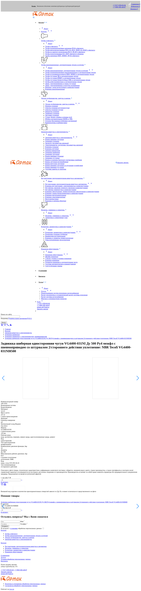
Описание (7, 488)
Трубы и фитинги (11, 534)
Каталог (4, 530)
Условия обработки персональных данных (16, 559)
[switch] (43, 528)
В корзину (4, 482)
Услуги (3, 557)
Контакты (4, 561)
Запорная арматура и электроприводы (18, 539)
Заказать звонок (6, 572)
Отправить (5, 526)
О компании (5, 555)
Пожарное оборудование (13, 552)
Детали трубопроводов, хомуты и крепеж (19, 537)
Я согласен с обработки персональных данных (21, 528)
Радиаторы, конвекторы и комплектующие (20, 550)
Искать (4, 322)
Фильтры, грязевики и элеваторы (16, 548)
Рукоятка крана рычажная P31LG (20, 318)
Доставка (19, 488)
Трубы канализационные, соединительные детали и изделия (26, 536)
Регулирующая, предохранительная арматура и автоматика (26, 546)
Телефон (23, 524)
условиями (14, 528)
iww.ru (11, 589)
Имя (22, 521)
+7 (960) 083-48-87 (119, 7)
